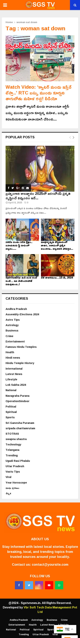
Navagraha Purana (17, 395)
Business (12, 330)
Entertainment (15, 341)
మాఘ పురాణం (12, 487)
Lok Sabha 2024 (16, 384)
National (11, 390)
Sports (10, 417)
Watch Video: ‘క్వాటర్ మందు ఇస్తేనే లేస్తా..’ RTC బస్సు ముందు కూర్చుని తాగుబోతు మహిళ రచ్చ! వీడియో (38, 93)
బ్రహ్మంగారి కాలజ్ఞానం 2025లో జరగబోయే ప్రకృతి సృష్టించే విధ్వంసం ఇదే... (38, 195)
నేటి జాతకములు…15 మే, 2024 (57, 277)
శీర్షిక (8, 493)
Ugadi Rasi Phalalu (18, 460)
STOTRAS (12, 433)
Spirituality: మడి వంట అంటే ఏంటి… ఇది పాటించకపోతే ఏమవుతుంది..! (21, 281)
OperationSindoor (17, 401)
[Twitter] (29, 585)
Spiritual (11, 411)
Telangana (12, 449)
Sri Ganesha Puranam (20, 422)
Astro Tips (13, 319)
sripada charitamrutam (20, 428)
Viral (8, 476)
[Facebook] (19, 585)
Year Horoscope (16, 482)
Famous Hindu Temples (21, 346)
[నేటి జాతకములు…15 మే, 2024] (57, 265)
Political (11, 406)
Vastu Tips (13, 471)
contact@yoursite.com (50, 564)
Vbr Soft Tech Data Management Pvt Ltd (50, 610)
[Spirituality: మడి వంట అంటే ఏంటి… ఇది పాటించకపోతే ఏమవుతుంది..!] (22, 265)
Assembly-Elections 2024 (22, 314)
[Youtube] (49, 585)
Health (10, 352)
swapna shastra (16, 439)
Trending (12, 455)
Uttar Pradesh (15, 466)
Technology (13, 444)
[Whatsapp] (59, 585)
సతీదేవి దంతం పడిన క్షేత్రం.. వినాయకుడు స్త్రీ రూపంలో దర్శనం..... (19, 245)
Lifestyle (11, 379)
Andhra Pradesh (16, 308)
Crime (9, 336)
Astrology (12, 325)
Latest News (14, 373)
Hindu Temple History (20, 362)
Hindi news (13, 357)
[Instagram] (39, 585)
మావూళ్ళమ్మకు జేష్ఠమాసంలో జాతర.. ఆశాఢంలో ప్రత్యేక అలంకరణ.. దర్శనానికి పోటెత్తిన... (57, 245)
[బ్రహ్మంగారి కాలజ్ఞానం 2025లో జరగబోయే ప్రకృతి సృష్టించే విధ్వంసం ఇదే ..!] (40, 169)
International (14, 368)
